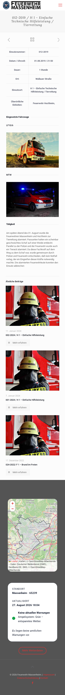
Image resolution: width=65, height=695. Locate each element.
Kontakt (44, 678)
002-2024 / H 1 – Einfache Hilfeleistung (25, 335)
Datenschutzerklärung (28, 678)
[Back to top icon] (32, 666)
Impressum (48, 674)
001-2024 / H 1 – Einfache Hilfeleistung (25, 400)
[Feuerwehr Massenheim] (22, 5)
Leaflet (14, 561)
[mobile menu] (60, 5)
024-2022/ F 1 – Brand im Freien (21, 464)
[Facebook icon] (32, 682)
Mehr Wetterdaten (32, 650)
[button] (12, 503)
